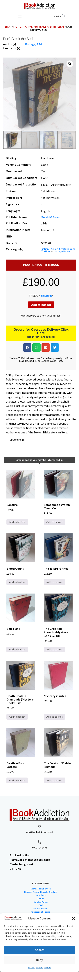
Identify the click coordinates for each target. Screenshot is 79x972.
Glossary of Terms (40, 911)
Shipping (46, 295)
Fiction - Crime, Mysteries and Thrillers (38, 26)
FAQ (40, 905)
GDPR (31, 967)
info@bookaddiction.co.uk (39, 832)
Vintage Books (62, 251)
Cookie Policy (40, 901)
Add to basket (41, 305)
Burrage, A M (33, 44)
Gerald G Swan (50, 217)
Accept (39, 950)
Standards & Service (40, 888)
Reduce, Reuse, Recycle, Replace (40, 892)
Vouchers (41, 895)
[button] (73, 918)
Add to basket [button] (17, 521)
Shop (8, 26)
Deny (39, 960)
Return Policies (41, 908)
